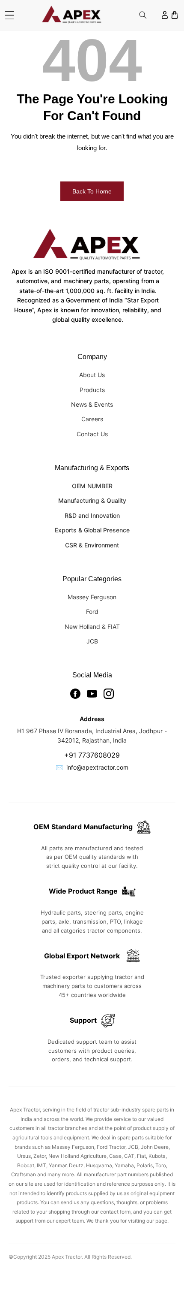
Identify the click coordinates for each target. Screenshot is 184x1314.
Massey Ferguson (92, 597)
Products (92, 389)
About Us (92, 374)
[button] (10, 15)
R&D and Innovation (92, 515)
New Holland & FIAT (92, 626)
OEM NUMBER (92, 485)
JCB (92, 641)
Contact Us (92, 434)
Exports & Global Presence (92, 530)
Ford (92, 611)
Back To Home (92, 191)
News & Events (92, 404)
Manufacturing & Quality (92, 500)
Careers (92, 419)
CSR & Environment (92, 545)
